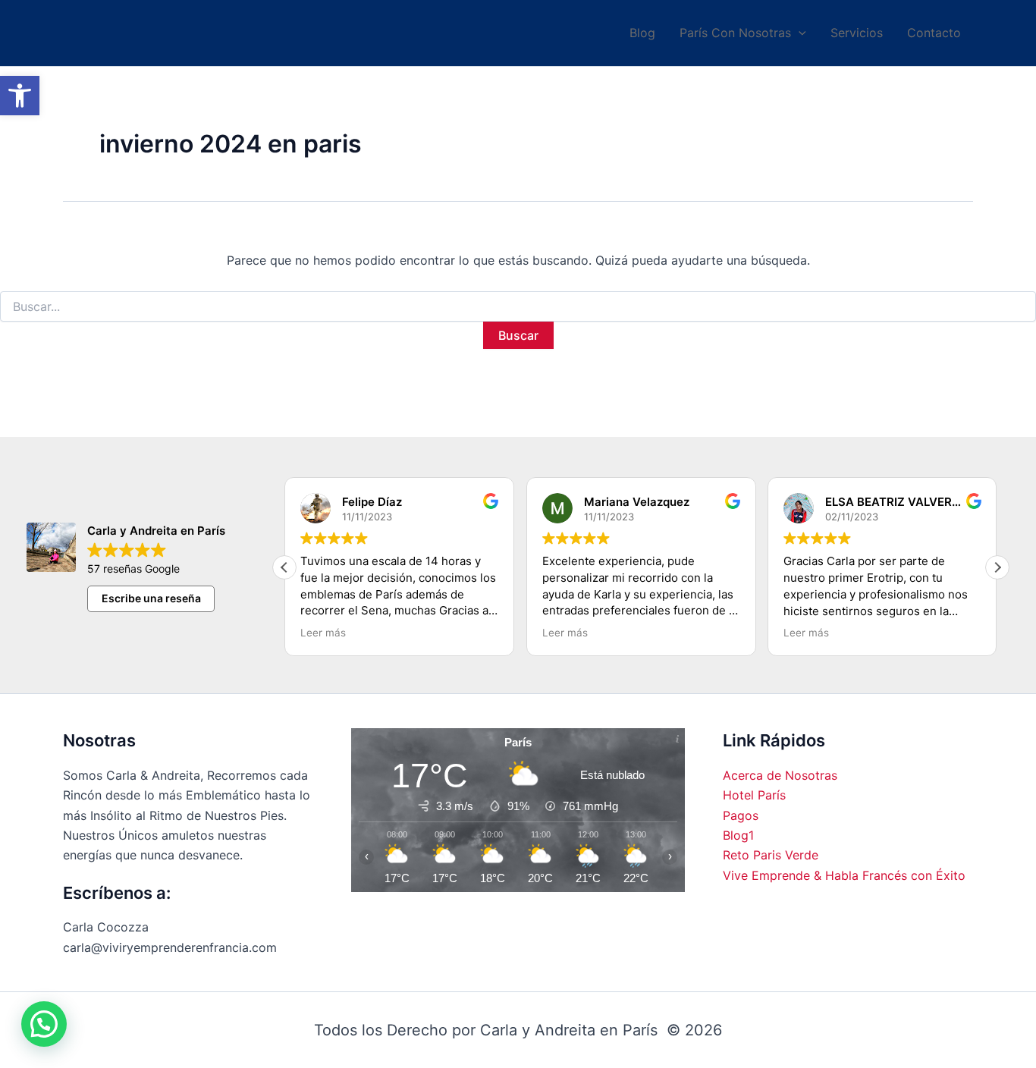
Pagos (740, 815)
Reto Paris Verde (770, 854)
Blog (642, 32)
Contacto (934, 32)
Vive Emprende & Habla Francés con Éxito (844, 875)
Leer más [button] (323, 633)
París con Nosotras (735, 32)
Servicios (856, 32)
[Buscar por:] (518, 306)
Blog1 (738, 835)
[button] (19, 95)
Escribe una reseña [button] (151, 598)
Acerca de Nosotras (780, 775)
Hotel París (754, 795)
